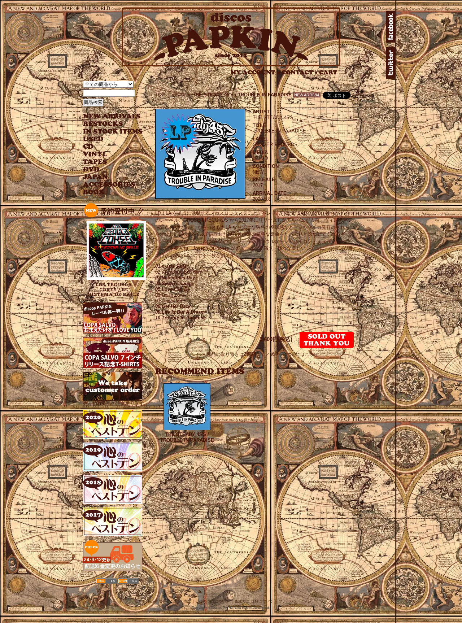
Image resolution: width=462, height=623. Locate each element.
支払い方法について (213, 601)
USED (107, 139)
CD (88, 146)
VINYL (95, 154)
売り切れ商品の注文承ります (113, 403)
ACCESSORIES (109, 184)
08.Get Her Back (173, 306)
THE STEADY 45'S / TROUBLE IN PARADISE (187, 437)
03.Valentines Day (175, 277)
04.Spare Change (174, 283)
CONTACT (300, 72)
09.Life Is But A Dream (180, 312)
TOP (160, 94)
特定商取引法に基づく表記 (169, 601)
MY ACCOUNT (255, 72)
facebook (390, 27)
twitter (390, 63)
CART (328, 72)
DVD (91, 169)
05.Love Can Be (172, 289)
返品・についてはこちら (294, 354)
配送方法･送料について (254, 601)
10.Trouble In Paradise (180, 318)
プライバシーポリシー (297, 601)
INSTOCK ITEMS (112, 131)
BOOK (94, 192)
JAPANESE (107, 177)
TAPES (95, 162)
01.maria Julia (171, 266)
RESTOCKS (107, 124)
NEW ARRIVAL (112, 116)
